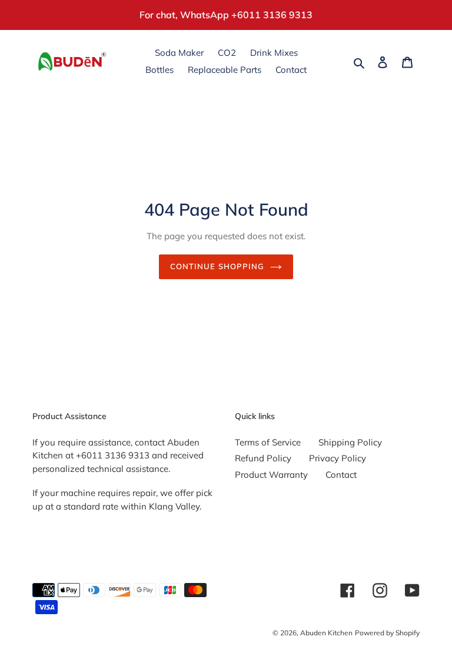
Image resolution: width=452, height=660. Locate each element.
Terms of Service (268, 442)
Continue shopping (217, 266)
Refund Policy (263, 458)
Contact (341, 474)
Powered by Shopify (387, 632)
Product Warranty (271, 474)
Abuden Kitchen (326, 632)
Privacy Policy (337, 458)
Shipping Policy (350, 442)
